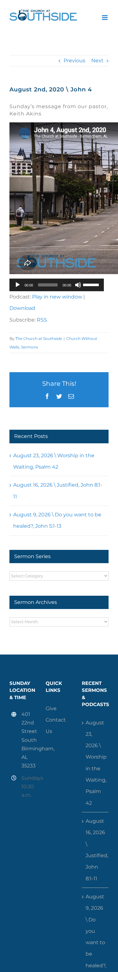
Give (51, 708)
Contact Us (56, 725)
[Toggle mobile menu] (105, 17)
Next (97, 61)
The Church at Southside (38, 338)
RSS (42, 320)
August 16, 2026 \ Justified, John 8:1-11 (95, 850)
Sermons (29, 347)
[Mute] (78, 285)
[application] (56, 285)
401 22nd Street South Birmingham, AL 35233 (28, 740)
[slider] (92, 284)
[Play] (17, 285)
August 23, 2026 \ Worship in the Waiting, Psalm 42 (95, 763)
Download (22, 308)
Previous (74, 61)
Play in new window (57, 297)
